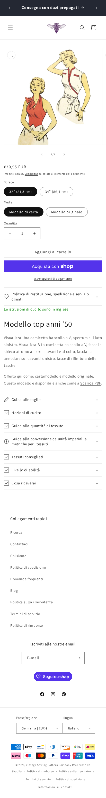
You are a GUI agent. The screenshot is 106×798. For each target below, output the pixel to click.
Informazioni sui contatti (55, 787)
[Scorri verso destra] (64, 154)
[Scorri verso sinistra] (41, 154)
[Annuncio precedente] (9, 8)
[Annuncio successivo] (96, 8)
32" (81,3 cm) (20, 191)
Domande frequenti (26, 579)
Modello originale (66, 212)
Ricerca (16, 532)
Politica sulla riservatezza (31, 602)
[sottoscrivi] (78, 658)
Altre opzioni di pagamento (53, 278)
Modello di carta (23, 212)
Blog (14, 590)
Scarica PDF (90, 383)
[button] (10, 27)
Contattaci (19, 544)
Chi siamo (18, 555)
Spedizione (31, 173)
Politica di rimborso (26, 625)
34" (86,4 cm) (56, 191)
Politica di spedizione (28, 567)
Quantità (10, 223)
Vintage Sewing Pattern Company (48, 765)
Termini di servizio (25, 614)
